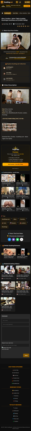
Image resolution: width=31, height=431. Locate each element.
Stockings (4, 226)
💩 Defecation (15, 410)
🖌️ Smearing (15, 395)
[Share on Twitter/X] (21, 239)
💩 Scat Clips (15, 370)
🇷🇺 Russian (13, 223)
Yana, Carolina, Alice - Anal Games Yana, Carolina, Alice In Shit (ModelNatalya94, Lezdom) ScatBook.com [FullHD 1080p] (22, 291)
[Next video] (28, 254)
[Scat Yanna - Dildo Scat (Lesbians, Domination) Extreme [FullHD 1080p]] (23, 191)
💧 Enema (15, 398)
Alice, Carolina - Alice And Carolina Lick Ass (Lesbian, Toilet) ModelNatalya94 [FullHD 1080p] (7, 276)
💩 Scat (4, 223)
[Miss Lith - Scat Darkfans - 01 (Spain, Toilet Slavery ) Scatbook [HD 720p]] (23, 203)
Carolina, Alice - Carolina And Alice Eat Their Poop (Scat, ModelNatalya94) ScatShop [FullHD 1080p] (23, 276)
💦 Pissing (15, 413)
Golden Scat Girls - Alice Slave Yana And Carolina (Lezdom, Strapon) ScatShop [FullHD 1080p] (8, 307)
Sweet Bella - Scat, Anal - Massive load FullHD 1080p (7, 209)
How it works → (15, 168)
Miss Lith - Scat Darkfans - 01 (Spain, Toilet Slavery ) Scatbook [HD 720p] (22, 209)
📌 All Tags (15, 401)
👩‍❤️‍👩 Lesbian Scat (15, 393)
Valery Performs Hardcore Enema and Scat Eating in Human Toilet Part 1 (8, 196)
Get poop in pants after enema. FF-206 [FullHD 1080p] (8, 183)
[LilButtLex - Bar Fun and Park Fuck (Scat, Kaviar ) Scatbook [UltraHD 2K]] (23, 178)
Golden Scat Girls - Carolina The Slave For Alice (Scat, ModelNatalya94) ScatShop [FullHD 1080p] (7, 291)
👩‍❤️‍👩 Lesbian (23, 223)
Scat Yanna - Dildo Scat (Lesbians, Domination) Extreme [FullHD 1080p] (22, 196)
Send (26, 355)
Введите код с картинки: (7, 342)
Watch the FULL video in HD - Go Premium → (15, 53)
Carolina (22, 219)
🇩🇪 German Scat (15, 380)
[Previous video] (2, 254)
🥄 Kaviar (15, 408)
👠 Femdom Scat (15, 378)
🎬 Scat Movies (15, 372)
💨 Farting (15, 416)
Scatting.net (7, 13)
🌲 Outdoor (15, 421)
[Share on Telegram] (9, 239)
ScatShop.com (6, 219)
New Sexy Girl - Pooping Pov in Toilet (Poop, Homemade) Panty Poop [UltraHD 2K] (22, 258)
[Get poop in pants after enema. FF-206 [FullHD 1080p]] (8, 178)
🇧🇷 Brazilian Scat (15, 383)
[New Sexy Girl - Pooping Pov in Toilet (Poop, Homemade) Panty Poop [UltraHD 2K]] (23, 252)
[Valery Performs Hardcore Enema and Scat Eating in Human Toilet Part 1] (8, 191)
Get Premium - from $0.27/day (15, 164)
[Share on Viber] (13, 239)
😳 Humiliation (15, 390)
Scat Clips (15, 13)
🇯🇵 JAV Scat (15, 375)
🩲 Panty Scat (15, 418)
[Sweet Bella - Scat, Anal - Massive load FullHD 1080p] (8, 203)
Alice (15, 219)
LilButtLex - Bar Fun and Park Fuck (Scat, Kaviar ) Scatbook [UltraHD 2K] (21, 183)
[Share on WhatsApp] (17, 239)
